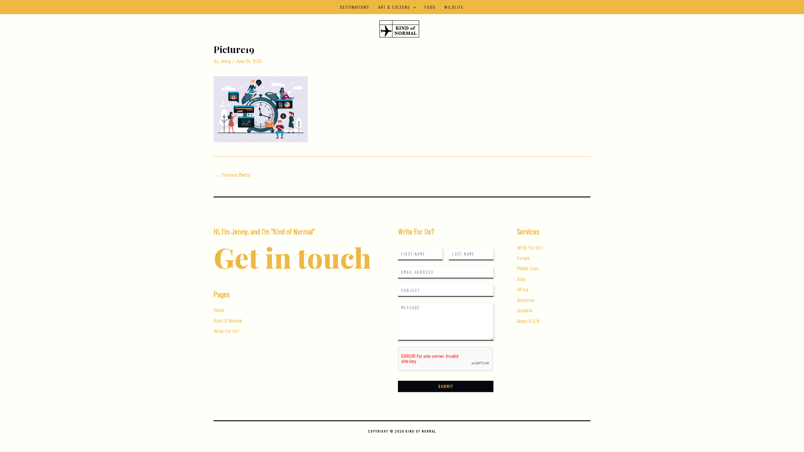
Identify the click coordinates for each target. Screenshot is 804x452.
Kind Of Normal (228, 320)
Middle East (528, 268)
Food (430, 7)
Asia (521, 278)
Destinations (354, 7)
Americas (526, 299)
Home (219, 309)
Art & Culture (394, 7)
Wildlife (454, 7)
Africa (522, 289)
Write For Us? (226, 330)
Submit (445, 386)
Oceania (524, 310)
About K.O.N (528, 320)
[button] (413, 7)
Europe (523, 257)
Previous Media (232, 174)
